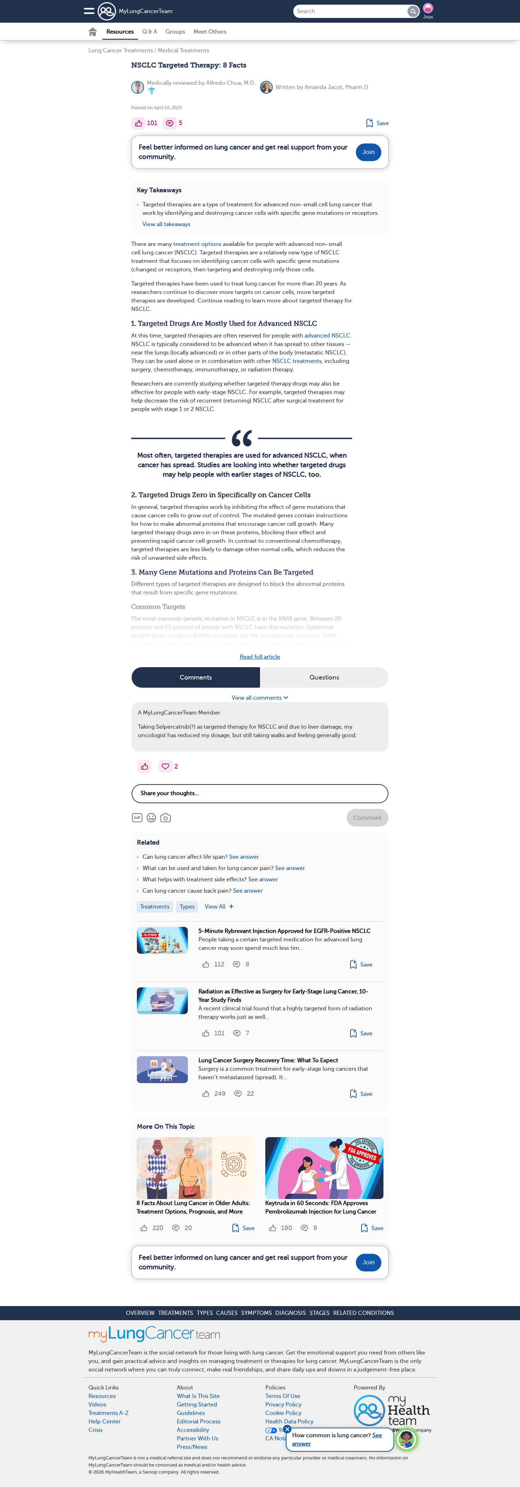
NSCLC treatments (297, 361)
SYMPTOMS (256, 1313)
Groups (175, 32)
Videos (97, 1404)
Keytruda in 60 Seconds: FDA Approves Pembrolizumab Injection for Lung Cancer (320, 1207)
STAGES (320, 1313)
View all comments (257, 698)
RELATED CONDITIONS (363, 1313)
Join (428, 16)
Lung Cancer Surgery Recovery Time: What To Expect (268, 1060)
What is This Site (198, 1396)
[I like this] (138, 123)
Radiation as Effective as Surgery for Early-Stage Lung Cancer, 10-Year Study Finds (283, 995)
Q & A (149, 32)
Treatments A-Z (108, 1413)
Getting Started (197, 1404)
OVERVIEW (140, 1313)
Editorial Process (198, 1421)
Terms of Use (282, 1396)
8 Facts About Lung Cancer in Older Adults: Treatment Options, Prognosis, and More (193, 1207)
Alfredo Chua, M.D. (231, 83)
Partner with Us (197, 1438)
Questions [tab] (324, 677)
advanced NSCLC (327, 336)
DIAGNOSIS (290, 1313)
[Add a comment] (170, 123)
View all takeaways (166, 224)
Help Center (104, 1421)
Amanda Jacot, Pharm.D (336, 87)
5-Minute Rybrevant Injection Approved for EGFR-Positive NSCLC (284, 931)
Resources (120, 32)
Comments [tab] (196, 677)
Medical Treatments (183, 50)
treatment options (197, 244)
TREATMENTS (175, 1313)
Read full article (260, 657)
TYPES (205, 1313)
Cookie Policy (283, 1413)
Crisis (95, 1430)
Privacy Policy (283, 1404)
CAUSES (227, 1313)
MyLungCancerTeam (146, 11)
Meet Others (209, 32)
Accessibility (193, 1430)
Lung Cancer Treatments (120, 50)
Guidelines (191, 1413)
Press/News (192, 1447)
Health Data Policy (289, 1421)
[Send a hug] (165, 766)
